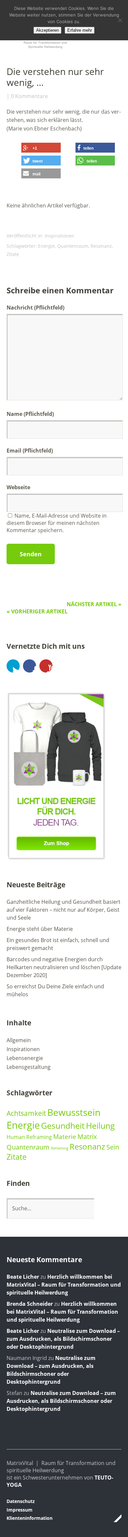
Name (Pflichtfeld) (30, 414)
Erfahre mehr (79, 30)
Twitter (13, 666)
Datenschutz (21, 1501)
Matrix (87, 1136)
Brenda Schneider (30, 1303)
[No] (120, 20)
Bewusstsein (73, 1112)
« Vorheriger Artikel (37, 611)
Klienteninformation (30, 1518)
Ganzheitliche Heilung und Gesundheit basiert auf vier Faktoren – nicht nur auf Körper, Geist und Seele (63, 909)
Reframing (59, 1148)
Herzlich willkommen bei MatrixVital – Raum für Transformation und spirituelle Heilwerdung (64, 1284)
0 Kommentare (29, 96)
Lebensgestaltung (29, 1067)
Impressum (19, 1510)
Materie (64, 1136)
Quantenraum (72, 246)
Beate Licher (23, 1276)
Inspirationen (59, 236)
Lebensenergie (25, 1058)
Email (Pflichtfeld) (30, 450)
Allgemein (19, 1040)
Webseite (18, 487)
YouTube (46, 666)
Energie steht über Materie (40, 929)
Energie (46, 246)
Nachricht (35, 307)
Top (114, 1518)
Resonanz (101, 246)
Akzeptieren (47, 30)
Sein (112, 1147)
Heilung (100, 1125)
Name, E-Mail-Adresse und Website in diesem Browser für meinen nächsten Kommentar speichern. (57, 523)
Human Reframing (29, 1137)
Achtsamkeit (26, 1113)
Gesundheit (63, 1125)
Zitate (13, 254)
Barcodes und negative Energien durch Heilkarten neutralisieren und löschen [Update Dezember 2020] (64, 967)
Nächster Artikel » (94, 604)
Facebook (29, 666)
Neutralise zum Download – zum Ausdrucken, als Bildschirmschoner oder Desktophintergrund (63, 1338)
